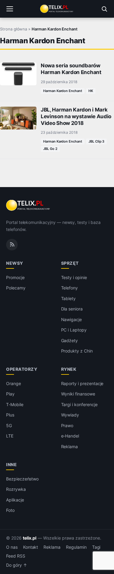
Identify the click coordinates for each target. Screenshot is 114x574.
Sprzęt (70, 263)
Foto (10, 510)
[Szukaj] (104, 9)
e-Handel (70, 435)
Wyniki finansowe (78, 393)
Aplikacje (15, 499)
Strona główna (13, 29)
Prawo (67, 425)
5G (9, 425)
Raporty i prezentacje (82, 383)
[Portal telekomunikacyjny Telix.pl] (57, 8)
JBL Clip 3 (96, 141)
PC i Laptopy (74, 329)
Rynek (69, 369)
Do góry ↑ (16, 565)
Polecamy (16, 287)
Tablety (68, 298)
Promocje (15, 277)
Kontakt (30, 547)
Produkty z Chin (77, 350)
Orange (13, 383)
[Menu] (9, 9)
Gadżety (69, 340)
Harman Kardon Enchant (62, 91)
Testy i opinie (74, 277)
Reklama (69, 446)
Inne (11, 464)
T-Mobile (14, 404)
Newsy (14, 263)
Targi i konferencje (79, 404)
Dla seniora (72, 308)
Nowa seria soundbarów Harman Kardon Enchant (71, 68)
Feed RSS (15, 556)
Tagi (96, 547)
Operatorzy (21, 369)
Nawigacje (71, 319)
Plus (10, 414)
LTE (9, 435)
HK (90, 91)
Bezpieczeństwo (22, 478)
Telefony (69, 287)
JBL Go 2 (50, 149)
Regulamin (76, 547)
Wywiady (70, 414)
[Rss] (12, 244)
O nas (12, 547)
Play (10, 393)
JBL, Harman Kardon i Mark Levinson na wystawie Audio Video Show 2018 (76, 116)
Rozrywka (16, 489)
